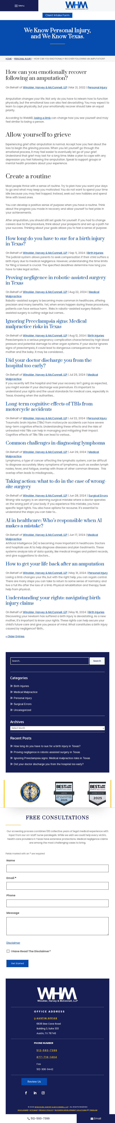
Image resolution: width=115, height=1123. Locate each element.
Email (97, 1118)
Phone (10, 895)
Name (10, 860)
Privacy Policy (46, 1110)
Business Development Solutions (71, 1110)
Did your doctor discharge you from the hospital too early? (49, 363)
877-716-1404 (47, 1057)
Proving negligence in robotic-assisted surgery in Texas (56, 280)
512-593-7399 (40, 1118)
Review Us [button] (34, 1081)
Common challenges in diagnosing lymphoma (55, 443)
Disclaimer (13, 943)
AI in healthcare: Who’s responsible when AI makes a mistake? (54, 523)
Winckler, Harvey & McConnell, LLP (45, 87)
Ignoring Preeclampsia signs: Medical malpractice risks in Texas (46, 324)
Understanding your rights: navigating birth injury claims (53, 600)
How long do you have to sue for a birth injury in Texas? (55, 241)
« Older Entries (15, 636)
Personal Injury (97, 87)
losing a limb (42, 118)
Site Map (34, 1110)
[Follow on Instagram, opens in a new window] (43, 1093)
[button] (19, 5)
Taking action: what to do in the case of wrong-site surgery (56, 484)
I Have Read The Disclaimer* (31, 951)
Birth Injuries (95, 253)
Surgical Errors (98, 495)
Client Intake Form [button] (57, 15)
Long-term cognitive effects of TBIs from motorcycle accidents (49, 406)
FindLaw (93, 1110)
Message (12, 913)
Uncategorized (22, 710)
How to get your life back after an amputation (55, 564)
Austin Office (47, 1018)
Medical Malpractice (25, 692)
